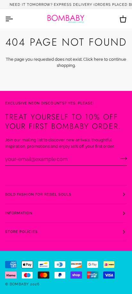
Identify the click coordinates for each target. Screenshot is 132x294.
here (98, 59)
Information (18, 213)
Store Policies (21, 231)
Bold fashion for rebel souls (38, 194)
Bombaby (20, 284)
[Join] (121, 158)
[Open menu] (14, 19)
